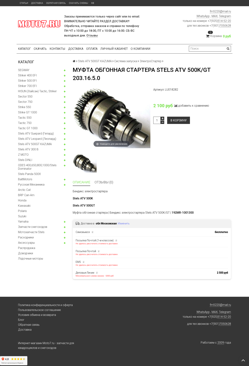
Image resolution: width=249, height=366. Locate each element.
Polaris (22, 211)
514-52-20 (224, 21)
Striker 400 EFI (27, 75)
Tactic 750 (25, 123)
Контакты (57, 48)
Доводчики (25, 253)
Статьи (24, 3)
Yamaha (23, 221)
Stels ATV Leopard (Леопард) (37, 139)
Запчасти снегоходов (32, 227)
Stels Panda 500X (29, 174)
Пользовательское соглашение (39, 310)
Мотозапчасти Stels (31, 232)
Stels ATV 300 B (28, 149)
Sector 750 (25, 102)
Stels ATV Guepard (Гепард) (36, 133)
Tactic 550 (25, 117)
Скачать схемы (78, 3)
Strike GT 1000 (27, 112)
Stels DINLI (25, 160)
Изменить (124, 223)
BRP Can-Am (26, 195)
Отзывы (92, 35)
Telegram (225, 16)
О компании (140, 48)
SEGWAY (23, 70)
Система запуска (125, 61)
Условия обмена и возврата (37, 315)
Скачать (40, 48)
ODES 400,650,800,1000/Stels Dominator (37, 166)
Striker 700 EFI (27, 86)
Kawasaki (24, 205)
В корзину (178, 120)
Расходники (26, 237)
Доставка (37, 3)
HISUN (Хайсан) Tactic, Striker (37, 91)
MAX (215, 16)
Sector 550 (25, 96)
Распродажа (26, 248)
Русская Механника (31, 184)
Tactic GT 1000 (28, 128)
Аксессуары (26, 242)
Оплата (92, 48)
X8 (92, 3)
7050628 (225, 25)
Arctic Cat (24, 190)
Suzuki (22, 216)
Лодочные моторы (30, 258)
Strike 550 (24, 107)
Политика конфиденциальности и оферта (45, 305)
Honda (22, 200)
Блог (21, 320)
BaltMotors (25, 179)
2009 (220, 342)
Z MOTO (23, 154)
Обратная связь (56, 3)
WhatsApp (203, 16)
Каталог (24, 48)
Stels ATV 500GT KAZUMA (35, 144)
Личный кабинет (114, 48)
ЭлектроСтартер (151, 61)
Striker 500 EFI (27, 80)
